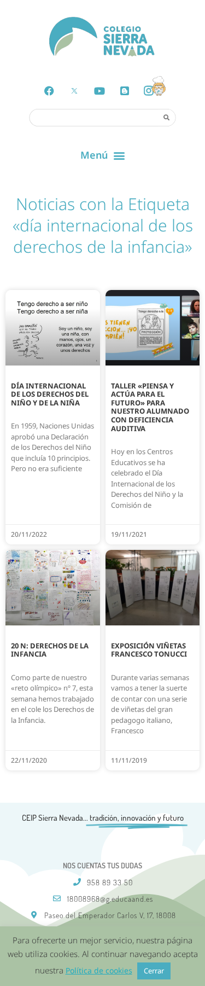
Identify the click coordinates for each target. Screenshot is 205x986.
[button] (102, 155)
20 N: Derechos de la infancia (50, 650)
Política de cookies (99, 970)
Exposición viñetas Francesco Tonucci (149, 650)
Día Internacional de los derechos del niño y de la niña (50, 394)
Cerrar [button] (154, 971)
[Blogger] (124, 91)
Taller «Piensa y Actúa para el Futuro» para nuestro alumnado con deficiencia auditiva (150, 407)
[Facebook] (49, 91)
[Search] (166, 117)
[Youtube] (99, 91)
